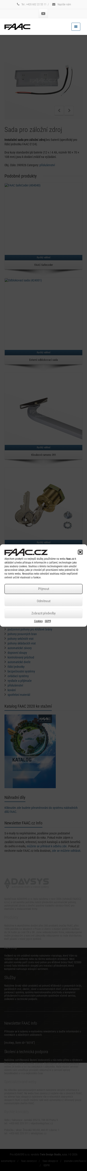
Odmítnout (43, 601)
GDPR (48, 621)
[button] (80, 552)
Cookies (38, 621)
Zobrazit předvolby (43, 613)
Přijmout (43, 589)
